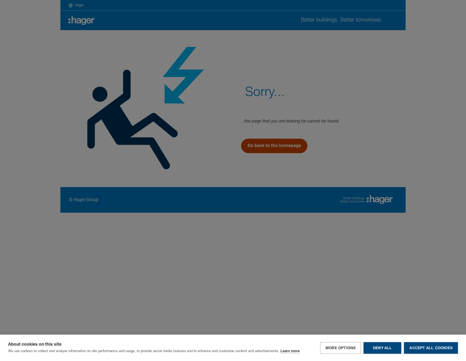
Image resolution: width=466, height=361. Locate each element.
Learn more (290, 351)
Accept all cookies (431, 348)
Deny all (382, 348)
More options (340, 348)
